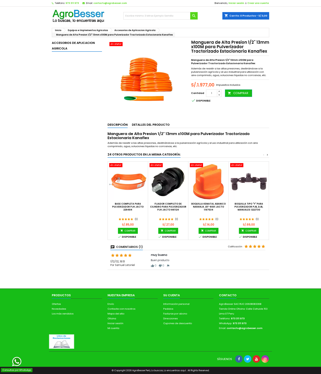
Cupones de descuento (177, 323)
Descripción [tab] (118, 125)
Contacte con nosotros (121, 309)
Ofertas (56, 304)
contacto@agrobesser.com (110, 3)
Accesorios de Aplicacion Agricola (73, 46)
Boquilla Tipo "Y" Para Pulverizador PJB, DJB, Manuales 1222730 (248, 206)
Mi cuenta (113, 328)
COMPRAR (238, 93)
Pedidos (168, 309)
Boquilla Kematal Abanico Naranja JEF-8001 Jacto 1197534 (208, 206)
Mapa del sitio (116, 313)
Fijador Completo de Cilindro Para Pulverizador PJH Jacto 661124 (168, 206)
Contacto (227, 295)
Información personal (176, 304)
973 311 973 (72, 3)
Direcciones (170, 318)
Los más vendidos (63, 313)
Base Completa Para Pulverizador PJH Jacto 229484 (128, 206)
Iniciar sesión (236, 3)
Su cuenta (171, 295)
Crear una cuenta (258, 3)
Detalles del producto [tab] (151, 125)
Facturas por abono (175, 313)
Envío (111, 304)
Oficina (112, 318)
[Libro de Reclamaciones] (61, 341)
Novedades (59, 309)
